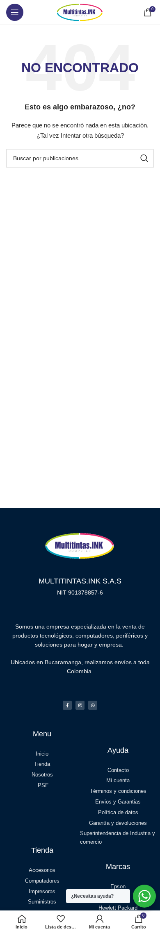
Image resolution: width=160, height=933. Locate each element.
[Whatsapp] (92, 705)
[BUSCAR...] (144, 158)
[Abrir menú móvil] (14, 12)
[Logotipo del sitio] (80, 12)
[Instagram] (80, 705)
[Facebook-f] (67, 705)
